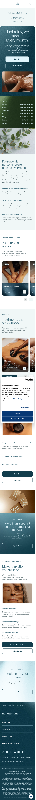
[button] (17, 442)
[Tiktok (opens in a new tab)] (22, 752)
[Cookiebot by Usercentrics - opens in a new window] (25, 379)
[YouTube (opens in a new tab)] (18, 752)
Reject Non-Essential (17, 419)
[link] (15, 278)
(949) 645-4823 (17, 21)
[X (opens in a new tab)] (11, 752)
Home (4, 705)
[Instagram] (3, 752)
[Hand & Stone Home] (17, 4)
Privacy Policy (5, 757)
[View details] (24, 292)
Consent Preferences (26, 757)
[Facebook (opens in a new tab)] (7, 752)
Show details (25, 407)
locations (11, 705)
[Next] (31, 299)
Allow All (17, 413)
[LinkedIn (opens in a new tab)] (15, 752)
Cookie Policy (15, 757)
